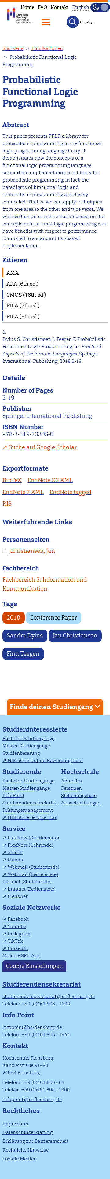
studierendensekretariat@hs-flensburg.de (48, 996)
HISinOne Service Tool (32, 817)
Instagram (19, 933)
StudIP (15, 852)
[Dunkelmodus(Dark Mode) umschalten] (100, 7)
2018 (13, 617)
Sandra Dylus (25, 635)
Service (14, 828)
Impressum (15, 1124)
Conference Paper (53, 617)
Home (27, 7)
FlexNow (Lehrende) (30, 845)
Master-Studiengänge (26, 746)
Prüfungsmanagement (27, 810)
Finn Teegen (23, 654)
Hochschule (80, 771)
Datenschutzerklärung (27, 1132)
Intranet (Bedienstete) (32, 889)
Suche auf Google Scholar (43, 447)
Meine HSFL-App (21, 955)
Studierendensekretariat (29, 803)
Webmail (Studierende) (33, 867)
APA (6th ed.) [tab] (22, 283)
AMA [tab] (12, 272)
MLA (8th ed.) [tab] (23, 316)
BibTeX (12, 480)
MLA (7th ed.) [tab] (23, 305)
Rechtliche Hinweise (25, 1150)
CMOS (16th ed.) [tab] (26, 294)
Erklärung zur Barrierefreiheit (35, 1141)
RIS (7, 503)
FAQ (42, 7)
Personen (71, 788)
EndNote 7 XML (23, 492)
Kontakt (59, 7)
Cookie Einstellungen (34, 966)
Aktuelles (71, 781)
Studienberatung (21, 753)
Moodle (16, 859)
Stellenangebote (79, 795)
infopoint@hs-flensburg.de (32, 1027)
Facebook (18, 919)
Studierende (21, 771)
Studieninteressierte (35, 729)
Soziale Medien (19, 1159)
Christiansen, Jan (32, 551)
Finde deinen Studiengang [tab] (51, 706)
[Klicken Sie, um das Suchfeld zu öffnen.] (73, 22)
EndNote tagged (70, 492)
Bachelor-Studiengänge (28, 738)
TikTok (15, 941)
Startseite (12, 48)
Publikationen (47, 48)
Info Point (13, 795)
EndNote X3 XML (50, 480)
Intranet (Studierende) (27, 881)
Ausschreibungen (81, 803)
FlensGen (18, 896)
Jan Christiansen (75, 635)
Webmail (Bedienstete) (33, 874)
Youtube (17, 926)
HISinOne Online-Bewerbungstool (45, 760)
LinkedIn (18, 948)
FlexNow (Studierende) (33, 838)
